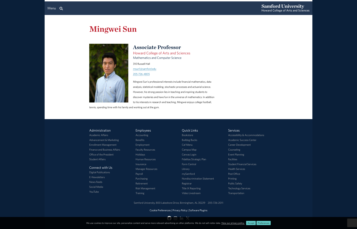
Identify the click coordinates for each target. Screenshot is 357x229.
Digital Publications (99, 172)
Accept (251, 223)
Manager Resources (146, 169)
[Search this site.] (61, 8)
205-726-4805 (141, 74)
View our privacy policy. (233, 223)
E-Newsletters (97, 177)
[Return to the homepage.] (285, 10)
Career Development (239, 144)
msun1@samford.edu (144, 68)
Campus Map (189, 149)
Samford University (145, 202)
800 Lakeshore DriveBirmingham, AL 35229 (180, 202)
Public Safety (235, 183)
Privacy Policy (180, 210)
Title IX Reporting (191, 188)
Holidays (140, 154)
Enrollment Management (102, 144)
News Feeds (95, 182)
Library (186, 169)
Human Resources (146, 159)
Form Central (189, 164)
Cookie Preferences (160, 210)
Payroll (139, 173)
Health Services (236, 169)
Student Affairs (97, 159)
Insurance (141, 164)
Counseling (234, 149)
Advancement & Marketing (104, 140)
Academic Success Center (242, 140)
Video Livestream (191, 193)
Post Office (234, 173)
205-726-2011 (215, 202)
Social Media (96, 186)
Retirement (142, 183)
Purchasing (142, 178)
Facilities (232, 159)
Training (140, 193)
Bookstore (187, 135)
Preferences (263, 223)
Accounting (142, 135)
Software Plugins (198, 210)
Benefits (140, 140)
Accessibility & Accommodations (246, 135)
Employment (142, 144)
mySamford (188, 173)
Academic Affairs (98, 135)
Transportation (236, 193)
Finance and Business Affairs (104, 149)
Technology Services (239, 188)
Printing (232, 178)
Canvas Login (189, 154)
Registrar (187, 183)
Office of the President (101, 154)
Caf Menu (187, 144)
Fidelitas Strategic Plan (194, 159)
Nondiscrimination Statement (198, 178)
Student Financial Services (242, 164)
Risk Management (145, 188)
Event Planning (236, 154)
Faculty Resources (145, 149)
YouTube (94, 191)
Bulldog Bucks (189, 140)
